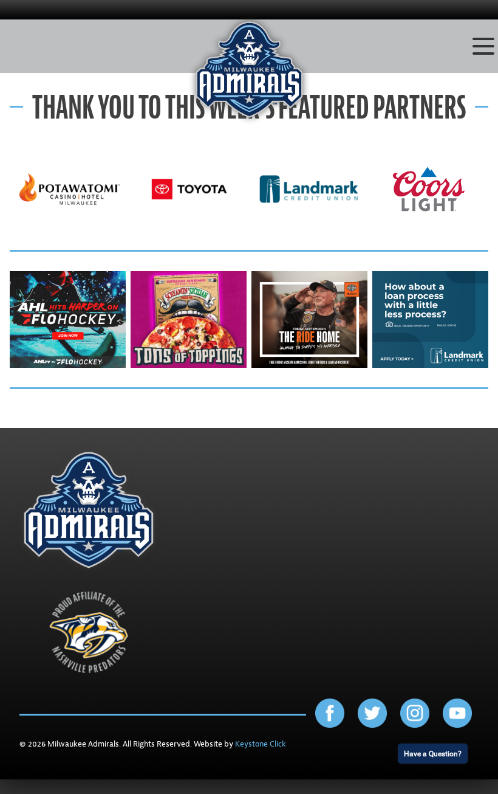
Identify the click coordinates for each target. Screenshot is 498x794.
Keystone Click (260, 744)
